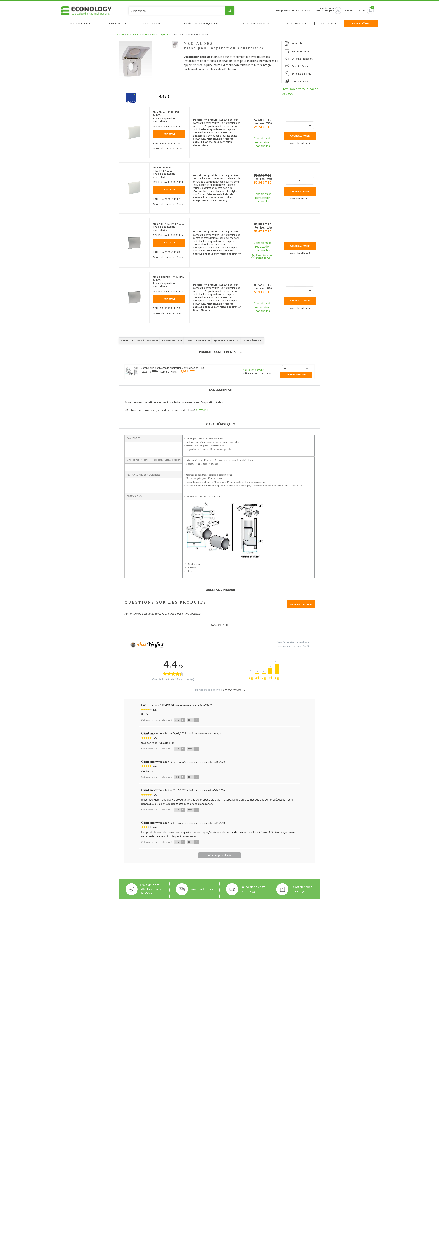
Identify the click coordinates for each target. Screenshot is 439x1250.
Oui (179, 720)
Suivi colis (297, 43)
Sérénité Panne (300, 66)
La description (172, 340)
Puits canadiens (152, 23)
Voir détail (169, 134)
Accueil (120, 34)
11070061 (202, 410)
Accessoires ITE (296, 23)
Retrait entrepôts (301, 51)
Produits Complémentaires (139, 340)
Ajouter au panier (300, 136)
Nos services (329, 23)
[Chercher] (229, 10)
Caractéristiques (198, 340)
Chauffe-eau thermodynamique (201, 23)
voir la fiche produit (253, 369)
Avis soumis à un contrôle (292, 646)
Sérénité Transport (302, 58)
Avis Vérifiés (252, 340)
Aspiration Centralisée (256, 23)
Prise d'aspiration (161, 34)
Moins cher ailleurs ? (299, 143)
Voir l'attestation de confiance (293, 642)
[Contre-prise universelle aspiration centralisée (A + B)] (131, 371)
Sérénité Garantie (301, 73)
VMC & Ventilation (80, 23)
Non (192, 720)
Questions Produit (227, 340)
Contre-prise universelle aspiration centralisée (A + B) (172, 368)
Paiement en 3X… (301, 81)
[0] (365, 10)
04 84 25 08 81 (301, 10)
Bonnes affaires (361, 23)
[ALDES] (128, 95)
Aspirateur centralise (138, 34)
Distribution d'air (117, 23)
